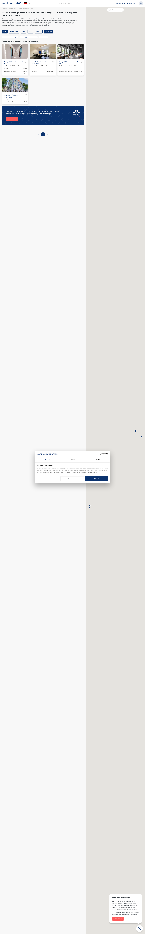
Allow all (96, 478)
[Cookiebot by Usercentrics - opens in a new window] (101, 454)
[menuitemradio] (43, 134)
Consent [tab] (47, 460)
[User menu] (141, 3)
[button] (90, 505)
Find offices (131, 3)
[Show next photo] (26, 51)
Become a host (120, 3)
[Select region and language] (27, 3)
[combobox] (72, 3)
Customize (71, 478)
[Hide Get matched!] (138, 897)
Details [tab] (72, 459)
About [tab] (98, 459)
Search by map (117, 10)
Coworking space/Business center (28, 37)
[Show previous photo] (4, 51)
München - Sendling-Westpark (10, 37)
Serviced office (43, 37)
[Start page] (11, 3)
